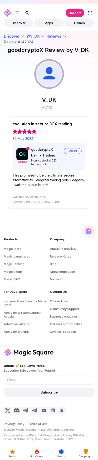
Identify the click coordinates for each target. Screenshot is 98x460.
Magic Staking (14, 264)
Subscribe (49, 392)
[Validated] (22, 154)
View (73, 151)
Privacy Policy (14, 424)
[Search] (27, 13)
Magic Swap (13, 271)
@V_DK (33, 36)
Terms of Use (38, 424)
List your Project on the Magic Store (25, 303)
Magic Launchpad (17, 256)
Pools (12, 456)
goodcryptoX (42, 149)
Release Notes (60, 256)
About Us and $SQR (64, 249)
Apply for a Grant (16, 332)
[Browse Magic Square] (90, 13)
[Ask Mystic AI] (88, 231)
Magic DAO (12, 279)
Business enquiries (64, 316)
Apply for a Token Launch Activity (23, 314)
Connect (75, 13)
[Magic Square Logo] (7, 13)
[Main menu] (17, 13)
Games (79, 23)
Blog (53, 264)
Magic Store (12, 249)
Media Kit (57, 279)
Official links (59, 301)
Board (61, 456)
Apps (49, 23)
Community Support (64, 309)
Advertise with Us (16, 324)
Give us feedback (63, 332)
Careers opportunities (66, 324)
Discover (18, 23)
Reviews (53, 36)
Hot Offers (37, 456)
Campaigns (85, 456)
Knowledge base (62, 271)
